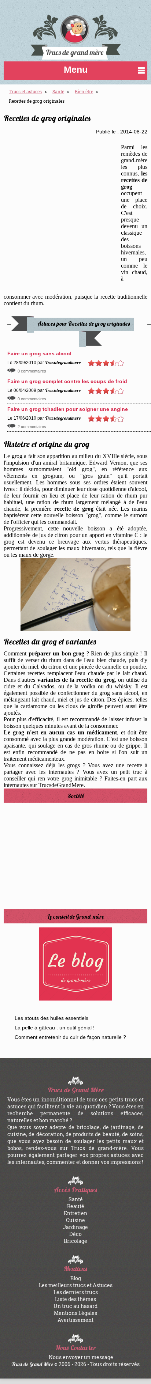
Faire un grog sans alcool (39, 353)
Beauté (75, 1206)
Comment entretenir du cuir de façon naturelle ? (70, 1037)
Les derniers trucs (76, 1292)
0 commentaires (32, 371)
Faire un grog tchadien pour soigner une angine (67, 409)
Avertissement (75, 1319)
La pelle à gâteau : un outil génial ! (55, 1028)
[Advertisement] (75, 213)
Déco (75, 1233)
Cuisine (75, 1220)
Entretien (75, 1213)
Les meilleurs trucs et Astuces (76, 1285)
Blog (75, 1278)
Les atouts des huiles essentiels (51, 1018)
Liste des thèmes (75, 1299)
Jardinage (75, 1227)
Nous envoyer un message (81, 1357)
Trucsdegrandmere (63, 362)
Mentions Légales (75, 1312)
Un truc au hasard (75, 1305)
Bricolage (75, 1240)
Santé (76, 1199)
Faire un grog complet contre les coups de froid (67, 381)
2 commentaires (32, 426)
